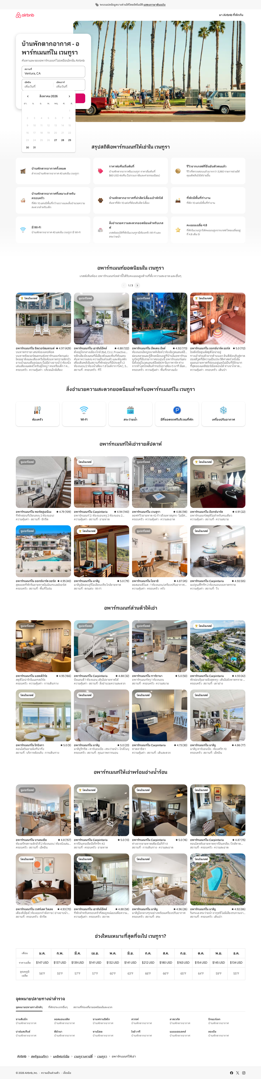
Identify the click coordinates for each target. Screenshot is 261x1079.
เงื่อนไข (67, 1073)
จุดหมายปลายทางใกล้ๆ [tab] (29, 1007)
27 (55, 140)
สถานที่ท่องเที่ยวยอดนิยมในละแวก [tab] (92, 1007)
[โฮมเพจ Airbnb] (25, 15)
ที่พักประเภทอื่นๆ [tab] (58, 1007)
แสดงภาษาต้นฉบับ (155, 4)
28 (62, 140)
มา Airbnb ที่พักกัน (231, 15)
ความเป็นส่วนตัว (50, 1073)
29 (69, 140)
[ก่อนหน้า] (124, 285)
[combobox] (53, 73)
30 (27, 147)
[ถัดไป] (137, 285)
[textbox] (38, 87)
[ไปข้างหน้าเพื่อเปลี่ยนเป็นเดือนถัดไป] (69, 96)
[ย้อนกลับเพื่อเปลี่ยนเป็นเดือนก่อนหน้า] (28, 96)
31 (34, 147)
